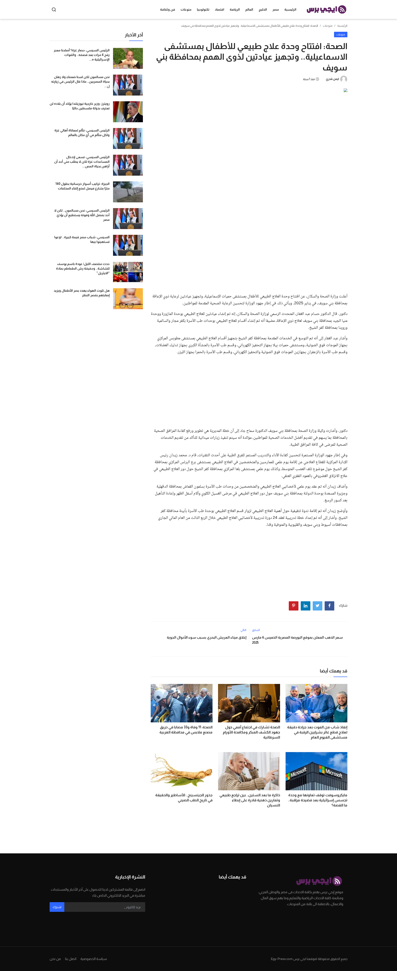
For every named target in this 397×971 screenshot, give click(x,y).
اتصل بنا (70, 959)
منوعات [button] (186, 9)
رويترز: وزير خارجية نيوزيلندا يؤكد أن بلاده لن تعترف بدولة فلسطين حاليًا (80, 106)
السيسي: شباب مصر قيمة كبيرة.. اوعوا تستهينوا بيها (82, 239)
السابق (256, 630)
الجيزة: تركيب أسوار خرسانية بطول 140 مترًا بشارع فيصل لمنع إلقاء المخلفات (82, 186)
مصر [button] (275, 9)
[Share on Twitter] (317, 606)
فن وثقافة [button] (167, 9)
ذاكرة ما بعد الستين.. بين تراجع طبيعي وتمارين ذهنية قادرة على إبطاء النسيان (249, 800)
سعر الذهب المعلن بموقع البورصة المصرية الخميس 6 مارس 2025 (297, 639)
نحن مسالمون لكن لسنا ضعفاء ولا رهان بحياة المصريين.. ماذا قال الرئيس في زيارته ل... (80, 81)
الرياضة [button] (235, 9)
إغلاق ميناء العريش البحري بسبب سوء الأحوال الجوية (206, 637)
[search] (54, 9)
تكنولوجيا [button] (203, 9)
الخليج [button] (263, 9)
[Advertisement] (249, 255)
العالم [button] (249, 9)
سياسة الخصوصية (93, 959)
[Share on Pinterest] (293, 606)
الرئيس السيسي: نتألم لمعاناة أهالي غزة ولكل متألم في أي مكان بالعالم (82, 132)
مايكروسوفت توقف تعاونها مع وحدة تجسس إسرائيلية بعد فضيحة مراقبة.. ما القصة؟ (317, 800)
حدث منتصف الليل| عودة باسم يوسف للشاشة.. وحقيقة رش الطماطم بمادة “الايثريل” (83, 268)
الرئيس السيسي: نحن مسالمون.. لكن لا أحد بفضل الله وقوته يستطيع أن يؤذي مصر (82, 215)
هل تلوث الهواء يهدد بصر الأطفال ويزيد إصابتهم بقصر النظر (82, 293)
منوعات (327, 25)
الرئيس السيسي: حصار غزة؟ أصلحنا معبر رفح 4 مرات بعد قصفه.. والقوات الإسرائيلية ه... (82, 54)
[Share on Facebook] (329, 606)
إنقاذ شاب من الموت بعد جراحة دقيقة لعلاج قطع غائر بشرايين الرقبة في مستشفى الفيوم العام (317, 732)
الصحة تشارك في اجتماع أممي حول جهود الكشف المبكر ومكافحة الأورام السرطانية (251, 732)
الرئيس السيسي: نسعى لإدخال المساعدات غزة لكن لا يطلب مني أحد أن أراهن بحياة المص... (82, 161)
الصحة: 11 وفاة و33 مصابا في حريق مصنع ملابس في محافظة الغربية (186, 729)
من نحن (55, 959)
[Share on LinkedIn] (305, 606)
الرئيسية (290, 9)
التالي (243, 630)
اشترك (57, 907)
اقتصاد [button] (219, 9)
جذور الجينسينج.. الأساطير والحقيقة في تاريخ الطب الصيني (184, 797)
